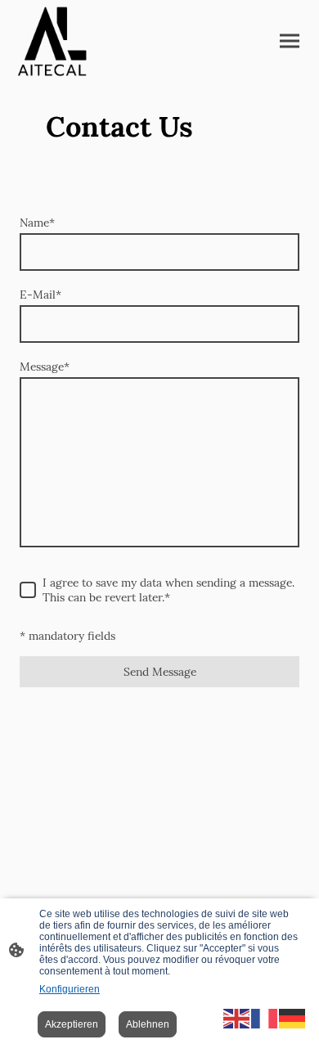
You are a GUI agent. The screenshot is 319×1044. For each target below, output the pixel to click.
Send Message (160, 671)
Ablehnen (147, 1024)
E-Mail (40, 294)
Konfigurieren (69, 989)
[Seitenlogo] (52, 41)
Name (37, 222)
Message (45, 366)
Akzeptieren (71, 1024)
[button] (237, 1017)
